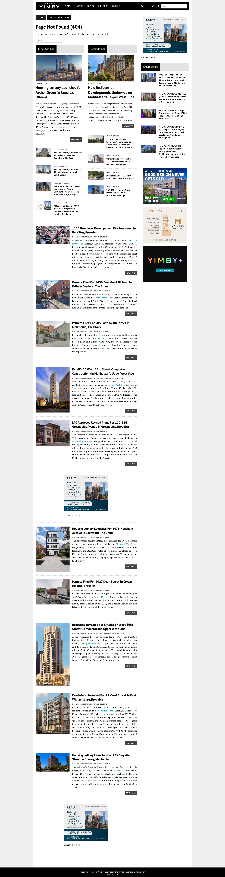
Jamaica (53, 110)
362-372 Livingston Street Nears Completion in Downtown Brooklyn (118, 193)
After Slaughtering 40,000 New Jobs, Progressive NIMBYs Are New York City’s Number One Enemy (67, 209)
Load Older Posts (86, 859)
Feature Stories (150, 67)
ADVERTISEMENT (72, 515)
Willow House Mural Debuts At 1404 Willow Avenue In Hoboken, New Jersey (119, 161)
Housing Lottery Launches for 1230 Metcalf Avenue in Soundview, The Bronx (68, 155)
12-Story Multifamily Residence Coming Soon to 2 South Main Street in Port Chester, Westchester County (120, 143)
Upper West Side (126, 107)
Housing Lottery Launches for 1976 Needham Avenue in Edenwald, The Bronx (102, 531)
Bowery (120, 770)
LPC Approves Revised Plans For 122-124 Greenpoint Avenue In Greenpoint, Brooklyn (100, 424)
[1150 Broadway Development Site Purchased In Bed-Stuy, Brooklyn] (53, 241)
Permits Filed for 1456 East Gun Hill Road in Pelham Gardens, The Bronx (102, 284)
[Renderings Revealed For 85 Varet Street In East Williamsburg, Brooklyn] (53, 732)
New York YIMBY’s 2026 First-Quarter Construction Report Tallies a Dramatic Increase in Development (173, 98)
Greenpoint (77, 441)
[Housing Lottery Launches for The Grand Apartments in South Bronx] (43, 172)
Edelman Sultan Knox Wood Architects (52, 113)
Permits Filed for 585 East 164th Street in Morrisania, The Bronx (100, 325)
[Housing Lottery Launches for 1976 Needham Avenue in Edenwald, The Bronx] (53, 570)
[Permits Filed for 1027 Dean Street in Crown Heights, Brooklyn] (53, 602)
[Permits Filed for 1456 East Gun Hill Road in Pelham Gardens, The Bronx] (53, 307)
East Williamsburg (104, 710)
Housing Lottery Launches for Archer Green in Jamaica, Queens (59, 92)
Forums (116, 6)
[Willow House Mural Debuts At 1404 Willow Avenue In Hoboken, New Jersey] (96, 161)
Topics (90, 6)
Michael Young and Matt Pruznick (110, 378)
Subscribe (103, 6)
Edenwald (120, 544)
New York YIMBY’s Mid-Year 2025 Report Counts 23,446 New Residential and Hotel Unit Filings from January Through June (172, 132)
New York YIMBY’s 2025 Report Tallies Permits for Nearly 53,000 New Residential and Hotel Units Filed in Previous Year (172, 151)
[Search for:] (49, 40)
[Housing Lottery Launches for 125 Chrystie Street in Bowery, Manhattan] (53, 770)
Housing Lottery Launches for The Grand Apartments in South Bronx (68, 172)
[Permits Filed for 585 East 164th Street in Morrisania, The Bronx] (53, 345)
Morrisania (100, 338)
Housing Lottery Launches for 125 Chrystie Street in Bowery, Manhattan (101, 757)
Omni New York (54, 117)
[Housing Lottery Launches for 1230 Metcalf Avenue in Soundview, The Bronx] (43, 155)
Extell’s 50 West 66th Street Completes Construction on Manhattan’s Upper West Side (103, 371)
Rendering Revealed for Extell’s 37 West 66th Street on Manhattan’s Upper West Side (102, 627)
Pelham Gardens (100, 297)
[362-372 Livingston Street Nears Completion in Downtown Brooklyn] (96, 192)
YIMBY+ (68, 6)
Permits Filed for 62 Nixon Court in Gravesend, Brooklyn (120, 177)
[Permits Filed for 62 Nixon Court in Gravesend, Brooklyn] (96, 178)
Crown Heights (101, 597)
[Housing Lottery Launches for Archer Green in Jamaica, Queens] (59, 79)
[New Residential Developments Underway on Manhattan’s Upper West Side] (111, 79)
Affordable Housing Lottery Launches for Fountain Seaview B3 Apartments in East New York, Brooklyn (67, 190)
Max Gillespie (101, 237)
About (79, 6)
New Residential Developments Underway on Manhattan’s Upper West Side (111, 92)
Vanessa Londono (103, 291)
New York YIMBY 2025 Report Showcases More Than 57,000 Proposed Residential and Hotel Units (173, 114)
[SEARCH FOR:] (174, 6)
